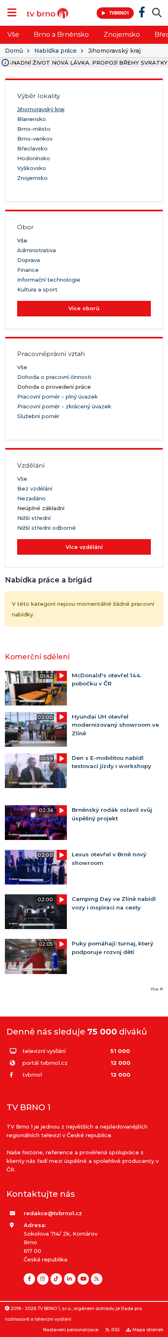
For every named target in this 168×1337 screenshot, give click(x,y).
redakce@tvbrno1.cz (53, 1213)
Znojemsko (122, 34)
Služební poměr (38, 416)
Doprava (28, 260)
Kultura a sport (37, 289)
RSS (115, 1330)
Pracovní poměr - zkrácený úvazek (64, 406)
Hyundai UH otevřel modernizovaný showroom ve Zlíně (115, 725)
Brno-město (34, 128)
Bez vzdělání (34, 488)
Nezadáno (31, 498)
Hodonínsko (33, 158)
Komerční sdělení (37, 656)
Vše (13, 34)
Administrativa (36, 250)
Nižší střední (34, 518)
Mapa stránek (148, 1330)
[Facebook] (29, 1279)
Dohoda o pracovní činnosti (54, 377)
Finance (28, 270)
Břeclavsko (32, 148)
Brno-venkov (35, 138)
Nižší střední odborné (46, 527)
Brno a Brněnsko (61, 34)
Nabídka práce (55, 50)
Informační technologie (48, 279)
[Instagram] (43, 1279)
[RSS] (96, 1279)
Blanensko (31, 119)
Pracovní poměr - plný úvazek (57, 396)
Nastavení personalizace (70, 1330)
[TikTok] (56, 1279)
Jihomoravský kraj (40, 109)
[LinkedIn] (69, 1279)
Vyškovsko (31, 168)
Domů (14, 50)
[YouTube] (83, 1279)
